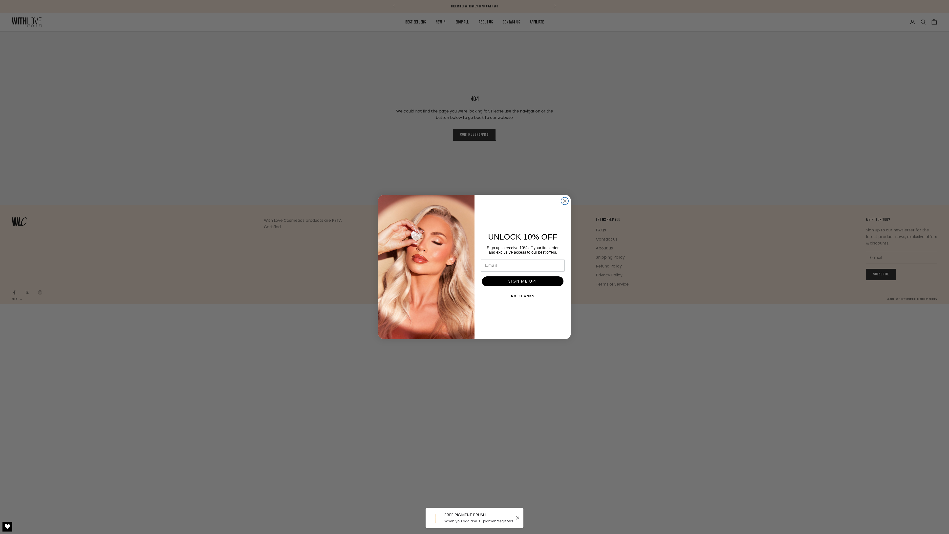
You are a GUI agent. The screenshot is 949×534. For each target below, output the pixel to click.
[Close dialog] (564, 201)
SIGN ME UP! (522, 281)
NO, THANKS (523, 296)
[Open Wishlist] (7, 527)
